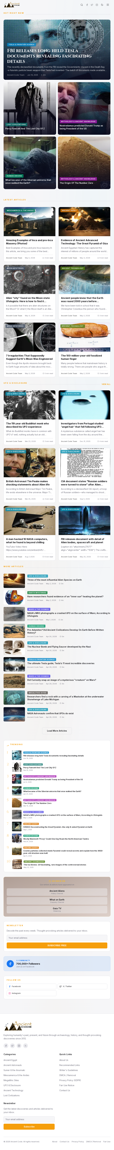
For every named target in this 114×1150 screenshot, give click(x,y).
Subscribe (29, 1126)
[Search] (81, 4)
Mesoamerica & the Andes (16, 1075)
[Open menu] (107, 4)
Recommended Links (69, 1065)
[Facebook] (87, 5)
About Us (63, 1060)
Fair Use (106, 1141)
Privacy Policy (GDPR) (70, 1080)
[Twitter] (92, 5)
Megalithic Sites (11, 1080)
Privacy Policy (78, 1141)
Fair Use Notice (66, 1085)
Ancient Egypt (10, 1060)
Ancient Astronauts (13, 1065)
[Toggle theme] (102, 4)
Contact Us (64, 1090)
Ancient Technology (13, 1090)
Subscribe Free (57, 945)
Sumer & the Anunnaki (14, 1070)
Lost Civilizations (12, 1095)
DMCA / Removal (67, 1075)
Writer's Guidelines (68, 1070)
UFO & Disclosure (12, 1085)
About (54, 1141)
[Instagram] (97, 5)
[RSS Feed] (25, 1045)
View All (106, 384)
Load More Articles (57, 730)
